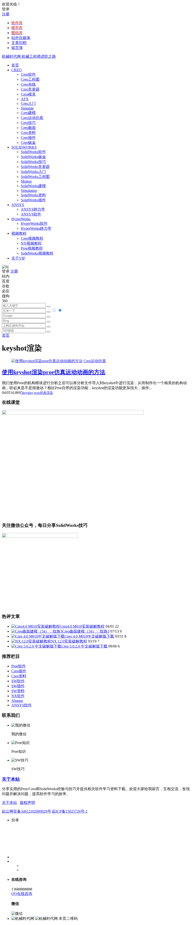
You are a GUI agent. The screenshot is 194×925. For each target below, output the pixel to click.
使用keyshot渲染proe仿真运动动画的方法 (53, 372)
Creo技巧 (28, 123)
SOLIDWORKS (24, 147)
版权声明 (27, 803)
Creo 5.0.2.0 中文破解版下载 (84, 646)
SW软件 (18, 681)
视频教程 (18, 233)
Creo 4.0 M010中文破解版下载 (89, 636)
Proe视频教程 (32, 248)
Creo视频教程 (32, 238)
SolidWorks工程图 (35, 177)
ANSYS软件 (31, 214)
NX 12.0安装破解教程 (69, 641)
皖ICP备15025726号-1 (70, 811)
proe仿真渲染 (43, 393)
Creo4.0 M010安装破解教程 (82, 626)
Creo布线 (28, 84)
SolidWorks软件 (33, 152)
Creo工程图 (30, 79)
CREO (16, 70)
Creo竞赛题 (30, 89)
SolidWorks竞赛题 (35, 167)
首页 (15, 65)
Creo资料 (28, 133)
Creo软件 (28, 74)
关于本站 (11, 779)
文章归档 (18, 43)
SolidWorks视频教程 (37, 253)
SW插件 (18, 686)
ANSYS (17, 205)
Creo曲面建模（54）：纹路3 (85, 631)
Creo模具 (28, 94)
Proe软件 (18, 666)
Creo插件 (28, 138)
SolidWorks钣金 (33, 157)
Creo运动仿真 (32, 118)
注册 (5, 14)
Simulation (29, 191)
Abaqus (17, 701)
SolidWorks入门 (33, 172)
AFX (25, 99)
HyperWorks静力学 (36, 228)
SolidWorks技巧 (33, 162)
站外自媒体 (20, 38)
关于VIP (18, 258)
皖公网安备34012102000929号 (26, 811)
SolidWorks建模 (33, 186)
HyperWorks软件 (34, 223)
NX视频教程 (31, 243)
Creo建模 (28, 113)
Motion (26, 181)
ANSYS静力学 (33, 209)
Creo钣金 (28, 143)
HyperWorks (21, 219)
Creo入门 (28, 103)
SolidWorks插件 (33, 200)
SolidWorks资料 (33, 195)
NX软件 (18, 696)
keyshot (28, 393)
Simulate (27, 108)
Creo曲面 (28, 128)
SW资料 (18, 691)
